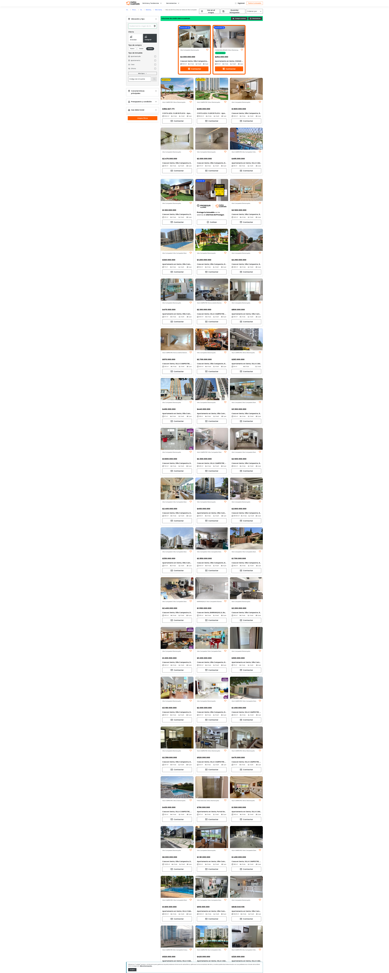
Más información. (146, 966)
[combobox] (141, 26)
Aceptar (132, 969)
